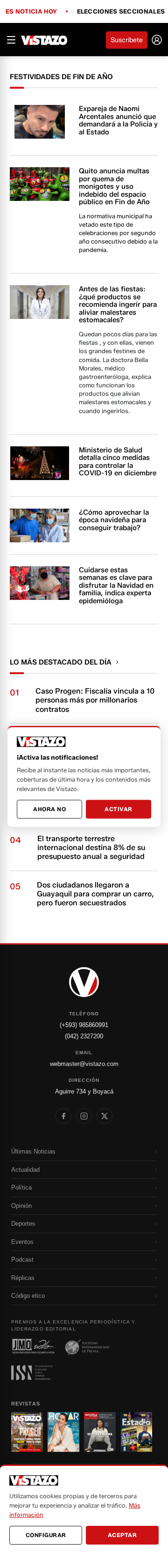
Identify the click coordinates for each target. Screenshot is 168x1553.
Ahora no (49, 809)
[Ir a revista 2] (63, 1431)
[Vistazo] (44, 39)
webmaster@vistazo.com (84, 1063)
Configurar (46, 1534)
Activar (119, 809)
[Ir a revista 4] (136, 1431)
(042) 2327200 (84, 1036)
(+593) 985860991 (84, 1024)
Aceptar (122, 1534)
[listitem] (63, 1116)
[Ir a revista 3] (100, 1431)
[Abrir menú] (11, 39)
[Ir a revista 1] (27, 1431)
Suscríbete (127, 40)
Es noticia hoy (31, 11)
